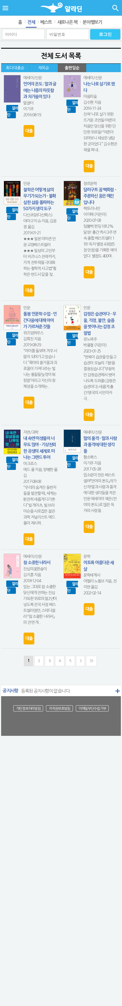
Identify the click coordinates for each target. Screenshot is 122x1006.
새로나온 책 (67, 22)
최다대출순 (15, 68)
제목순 (43, 68)
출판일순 (72, 68)
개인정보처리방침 (28, 708)
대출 (28, 131)
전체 (31, 22)
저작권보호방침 (59, 708)
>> (91, 661)
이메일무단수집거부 (92, 708)
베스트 (46, 22)
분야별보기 (92, 22)
